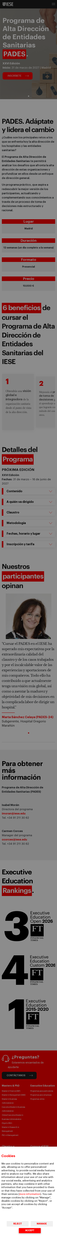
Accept (29, 1230)
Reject (17, 1224)
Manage (42, 1224)
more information (29, 1194)
